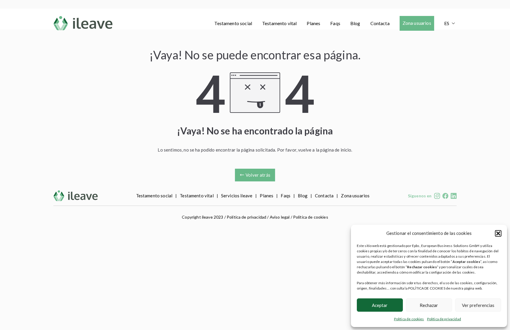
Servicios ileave (236, 195)
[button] (498, 233)
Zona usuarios (417, 23)
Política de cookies (409, 319)
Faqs (335, 23)
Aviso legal (280, 217)
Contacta (380, 23)
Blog (355, 23)
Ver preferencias (478, 305)
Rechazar (429, 305)
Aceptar (380, 305)
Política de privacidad (444, 319)
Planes (313, 23)
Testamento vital (279, 23)
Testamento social (233, 23)
